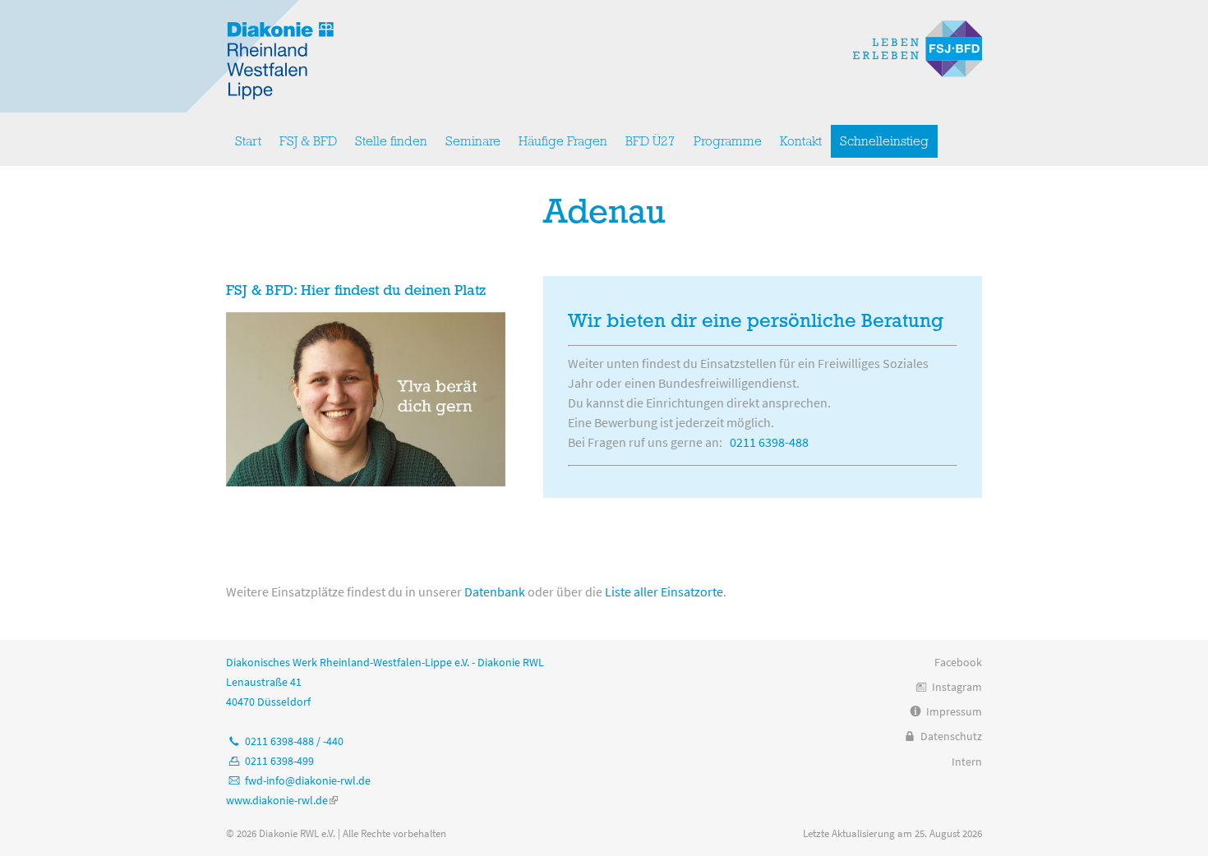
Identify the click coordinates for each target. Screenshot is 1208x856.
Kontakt (801, 141)
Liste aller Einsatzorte (664, 591)
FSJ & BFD (308, 141)
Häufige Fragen (563, 141)
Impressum (954, 711)
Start (248, 141)
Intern (967, 761)
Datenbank (494, 591)
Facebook (958, 662)
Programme (728, 141)
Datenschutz (951, 736)
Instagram (957, 686)
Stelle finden (391, 141)
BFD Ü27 (650, 141)
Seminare (472, 141)
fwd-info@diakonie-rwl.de (308, 780)
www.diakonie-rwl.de (282, 800)
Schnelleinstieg (884, 141)
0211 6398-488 (769, 442)
